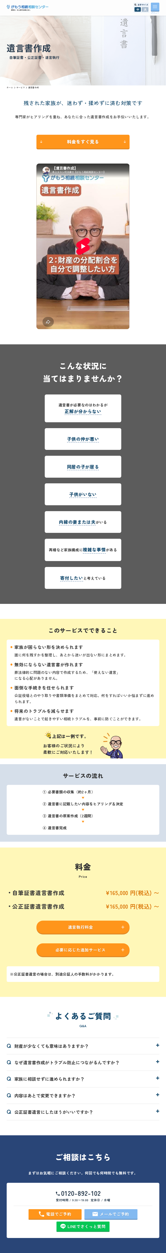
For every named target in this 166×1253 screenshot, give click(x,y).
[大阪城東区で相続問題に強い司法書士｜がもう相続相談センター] (27, 8)
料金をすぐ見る (83, 141)
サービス (20, 88)
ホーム (10, 88)
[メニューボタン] (155, 7)
